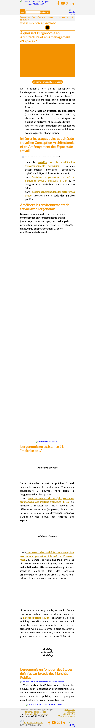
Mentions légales (66, 716)
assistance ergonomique (46, 177)
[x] (67, 3)
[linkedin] (72, 3)
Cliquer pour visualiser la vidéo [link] (47, 82)
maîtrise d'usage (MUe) (36, 617)
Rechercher (44, 12)
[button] (35, 712)
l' (32, 177)
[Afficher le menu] (22, 11)
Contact (71, 711)
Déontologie (68, 714)
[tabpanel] (47, 92)
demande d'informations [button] (36, 714)
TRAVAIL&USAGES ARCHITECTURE (37, 23)
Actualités (70, 709)
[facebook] (58, 3)
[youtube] (63, 3)
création (42, 162)
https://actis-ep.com (33, 722)
